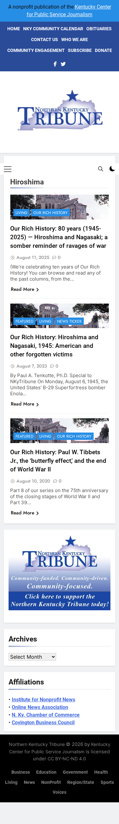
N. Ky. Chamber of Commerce (46, 715)
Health (101, 772)
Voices (59, 792)
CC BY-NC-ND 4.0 (67, 758)
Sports (107, 782)
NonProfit (51, 782)
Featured (24, 321)
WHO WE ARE (74, 39)
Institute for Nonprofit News (43, 700)
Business (20, 772)
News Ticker (69, 321)
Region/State (80, 782)
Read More (22, 289)
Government (75, 772)
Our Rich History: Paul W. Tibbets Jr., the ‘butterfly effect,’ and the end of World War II (58, 460)
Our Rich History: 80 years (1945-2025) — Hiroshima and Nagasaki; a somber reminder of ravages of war (59, 237)
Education (46, 772)
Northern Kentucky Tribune (37, 744)
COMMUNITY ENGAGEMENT (36, 50)
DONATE (103, 50)
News (29, 782)
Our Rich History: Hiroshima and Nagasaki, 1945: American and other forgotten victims (54, 345)
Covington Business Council (43, 723)
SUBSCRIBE (80, 50)
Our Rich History (50, 213)
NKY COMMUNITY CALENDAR (53, 28)
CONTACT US (44, 39)
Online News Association (40, 707)
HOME (13, 28)
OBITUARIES (99, 28)
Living (21, 213)
